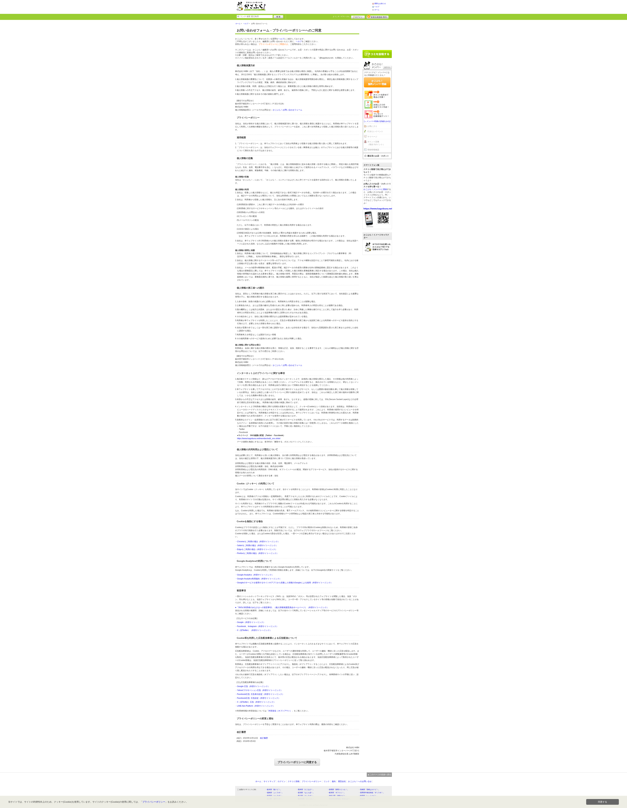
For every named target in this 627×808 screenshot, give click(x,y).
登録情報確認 (373, 150)
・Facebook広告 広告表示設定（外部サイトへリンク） (259, 694)
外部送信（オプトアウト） (280, 711)
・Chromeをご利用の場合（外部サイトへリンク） (257, 541)
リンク (327, 781)
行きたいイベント (375, 131)
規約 (334, 781)
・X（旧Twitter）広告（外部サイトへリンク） (255, 702)
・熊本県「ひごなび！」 (305, 789)
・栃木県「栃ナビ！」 (273, 789)
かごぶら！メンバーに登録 (375, 189)
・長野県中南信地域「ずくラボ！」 (371, 792)
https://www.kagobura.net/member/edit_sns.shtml (258, 438)
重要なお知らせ (380, 3)
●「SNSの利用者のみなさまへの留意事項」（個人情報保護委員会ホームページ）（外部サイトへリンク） (282, 607)
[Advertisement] (322, 6)
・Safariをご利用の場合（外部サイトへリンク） (256, 545)
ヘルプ (376, 7)
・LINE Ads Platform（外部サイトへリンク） (255, 706)
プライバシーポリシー (311, 781)
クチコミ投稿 (293, 781)
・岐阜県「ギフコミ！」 (336, 792)
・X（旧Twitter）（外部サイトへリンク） (253, 630)
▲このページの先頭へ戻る (379, 774)
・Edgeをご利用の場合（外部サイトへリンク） (256, 549)
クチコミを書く (377, 54)
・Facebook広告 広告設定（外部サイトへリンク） (257, 698)
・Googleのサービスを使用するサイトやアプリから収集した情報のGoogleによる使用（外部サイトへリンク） (283, 582)
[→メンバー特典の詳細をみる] (377, 121)
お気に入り (372, 126)
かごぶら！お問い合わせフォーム (287, 110)
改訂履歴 (264, 738)
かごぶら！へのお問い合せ (360, 781)
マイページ (372, 137)
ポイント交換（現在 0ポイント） (376, 143)
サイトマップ (269, 781)
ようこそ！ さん (341, 16)
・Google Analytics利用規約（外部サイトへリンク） (258, 579)
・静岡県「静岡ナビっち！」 (338, 789)
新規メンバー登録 (378, 17)
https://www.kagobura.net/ (378, 208)
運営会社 (342, 781)
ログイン (358, 17)
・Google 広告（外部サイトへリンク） (252, 686)
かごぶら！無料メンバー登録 (377, 82)
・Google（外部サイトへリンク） (250, 622)
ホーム (376, 10)
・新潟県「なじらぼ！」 (305, 792)
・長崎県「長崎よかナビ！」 (369, 789)
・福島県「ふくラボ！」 (274, 792)
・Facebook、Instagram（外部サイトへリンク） (256, 626)
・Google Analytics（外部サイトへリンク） (254, 575)
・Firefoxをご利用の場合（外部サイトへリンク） (256, 553)
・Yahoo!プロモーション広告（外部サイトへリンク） (258, 690)
